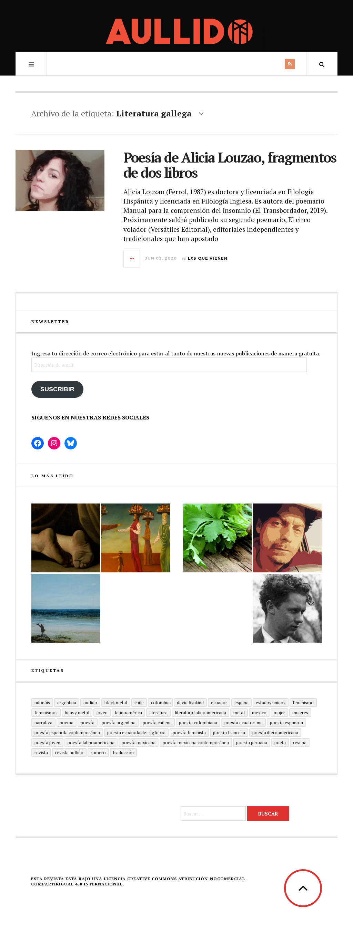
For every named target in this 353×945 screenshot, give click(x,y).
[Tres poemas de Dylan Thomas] (287, 608)
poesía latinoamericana (91, 742)
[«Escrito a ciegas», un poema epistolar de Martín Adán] (65, 608)
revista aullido (69, 752)
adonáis (42, 702)
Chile (139, 702)
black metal (115, 702)
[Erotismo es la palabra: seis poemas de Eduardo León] (287, 537)
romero (98, 752)
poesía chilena (157, 722)
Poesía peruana (251, 742)
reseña (299, 742)
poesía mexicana (138, 742)
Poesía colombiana (198, 722)
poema (66, 722)
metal (239, 712)
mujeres (300, 712)
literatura (158, 712)
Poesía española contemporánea (67, 732)
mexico (259, 712)
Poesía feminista (189, 732)
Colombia (160, 702)
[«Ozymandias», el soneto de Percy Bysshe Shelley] (65, 537)
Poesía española (286, 722)
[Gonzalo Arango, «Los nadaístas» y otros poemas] (135, 537)
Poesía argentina (118, 722)
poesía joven (47, 742)
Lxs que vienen (208, 258)
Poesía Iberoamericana (275, 732)
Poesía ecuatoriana (243, 722)
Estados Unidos (270, 702)
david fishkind (190, 702)
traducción (123, 752)
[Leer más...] (132, 258)
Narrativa (43, 722)
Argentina (66, 702)
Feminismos (46, 712)
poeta (280, 742)
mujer (279, 712)
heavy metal (77, 712)
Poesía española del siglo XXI (136, 732)
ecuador (219, 702)
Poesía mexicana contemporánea (196, 742)
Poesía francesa (229, 732)
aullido (90, 702)
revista (41, 752)
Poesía (87, 722)
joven (102, 712)
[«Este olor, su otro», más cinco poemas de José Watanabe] (217, 537)
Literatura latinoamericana (200, 712)
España (241, 702)
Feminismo (303, 702)
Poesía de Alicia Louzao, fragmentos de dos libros (229, 164)
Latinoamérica (128, 712)
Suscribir (57, 389)
